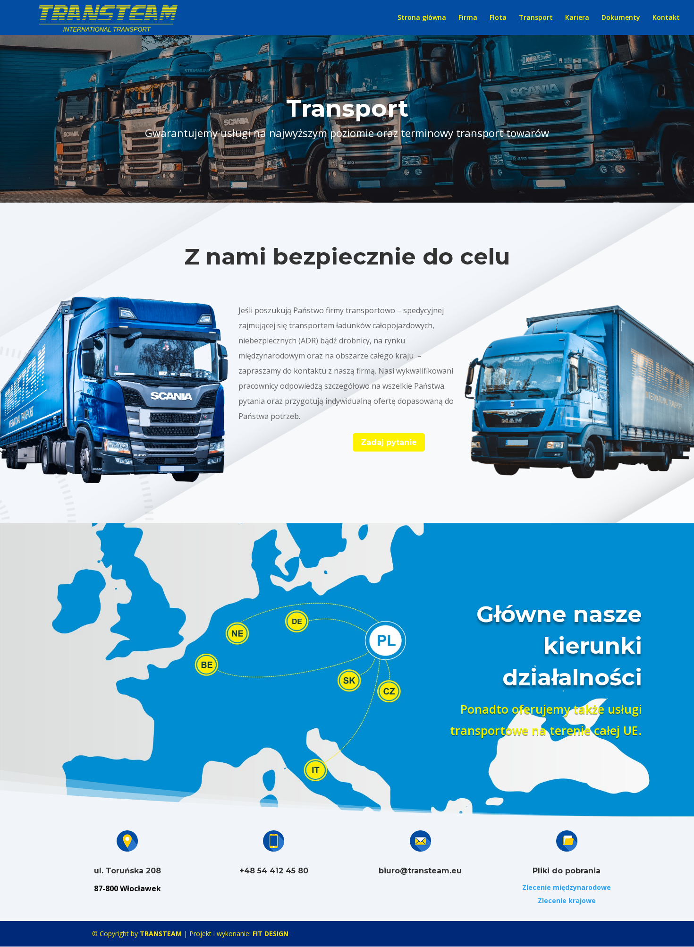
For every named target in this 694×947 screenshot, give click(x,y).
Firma (467, 18)
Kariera (577, 18)
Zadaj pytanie (389, 442)
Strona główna (422, 18)
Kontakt (666, 18)
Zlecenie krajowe (567, 900)
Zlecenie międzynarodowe (566, 887)
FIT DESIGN (270, 933)
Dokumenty (620, 18)
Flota (498, 18)
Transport (536, 18)
